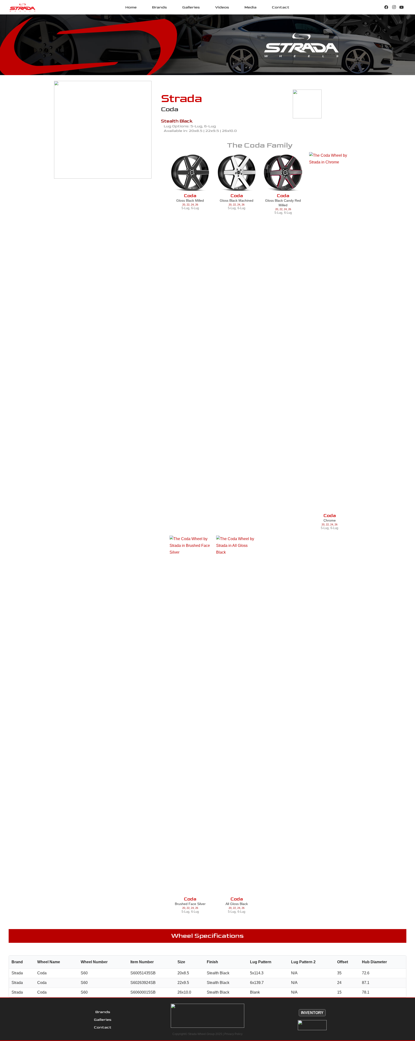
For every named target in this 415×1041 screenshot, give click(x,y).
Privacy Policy (233, 1034)
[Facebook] (386, 7)
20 (183, 204)
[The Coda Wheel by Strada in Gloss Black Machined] (236, 172)
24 (192, 204)
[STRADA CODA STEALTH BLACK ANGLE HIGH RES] (103, 130)
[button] (170, 7)
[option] (103, 130)
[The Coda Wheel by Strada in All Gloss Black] (236, 716)
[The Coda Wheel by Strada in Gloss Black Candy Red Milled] (283, 172)
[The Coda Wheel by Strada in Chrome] (329, 332)
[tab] (99, 183)
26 (196, 204)
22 (188, 204)
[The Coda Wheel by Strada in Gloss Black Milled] (190, 172)
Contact (102, 1027)
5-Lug (185, 208)
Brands (102, 1012)
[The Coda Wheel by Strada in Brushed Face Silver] (190, 716)
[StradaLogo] (22, 7)
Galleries (102, 1019)
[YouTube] (401, 7)
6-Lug (195, 208)
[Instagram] (394, 7)
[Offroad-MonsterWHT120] (312, 1025)
